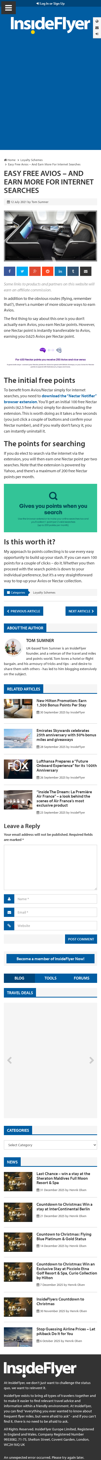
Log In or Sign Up (52, 3)
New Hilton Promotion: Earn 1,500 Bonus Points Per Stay (61, 703)
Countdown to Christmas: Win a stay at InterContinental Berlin (64, 1206)
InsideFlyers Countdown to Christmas (60, 1301)
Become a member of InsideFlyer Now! (50, 958)
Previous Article (25, 611)
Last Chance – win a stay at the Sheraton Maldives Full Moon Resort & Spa (63, 1178)
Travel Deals (20, 992)
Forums (81, 978)
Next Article (80, 611)
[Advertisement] (50, 97)
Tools (50, 978)
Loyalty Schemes (44, 592)
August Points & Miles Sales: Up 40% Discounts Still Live (39, 1098)
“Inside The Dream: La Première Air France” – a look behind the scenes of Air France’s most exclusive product (64, 798)
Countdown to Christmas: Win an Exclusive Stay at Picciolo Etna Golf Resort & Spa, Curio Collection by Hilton (67, 1270)
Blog (19, 978)
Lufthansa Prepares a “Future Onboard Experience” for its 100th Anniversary (67, 765)
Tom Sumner (40, 640)
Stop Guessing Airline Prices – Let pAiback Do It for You (66, 1331)
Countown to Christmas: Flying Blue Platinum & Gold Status (64, 1236)
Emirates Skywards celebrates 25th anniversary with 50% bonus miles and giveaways (66, 735)
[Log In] (97, 34)
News (12, 1161)
